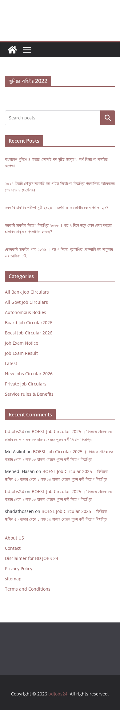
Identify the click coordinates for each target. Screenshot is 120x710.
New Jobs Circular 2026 (29, 374)
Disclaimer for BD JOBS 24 (31, 558)
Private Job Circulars (25, 384)
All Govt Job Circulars (26, 302)
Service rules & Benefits (29, 394)
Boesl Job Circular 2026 (28, 333)
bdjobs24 (14, 431)
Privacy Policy (18, 568)
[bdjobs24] (12, 49)
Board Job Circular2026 (28, 322)
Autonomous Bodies (25, 312)
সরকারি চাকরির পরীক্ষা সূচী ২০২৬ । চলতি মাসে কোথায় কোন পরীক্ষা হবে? (56, 207)
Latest (11, 363)
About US (14, 538)
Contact (13, 548)
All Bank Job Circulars (27, 292)
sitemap (13, 579)
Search (108, 118)
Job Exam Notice (21, 343)
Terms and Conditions (27, 589)
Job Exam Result (21, 353)
